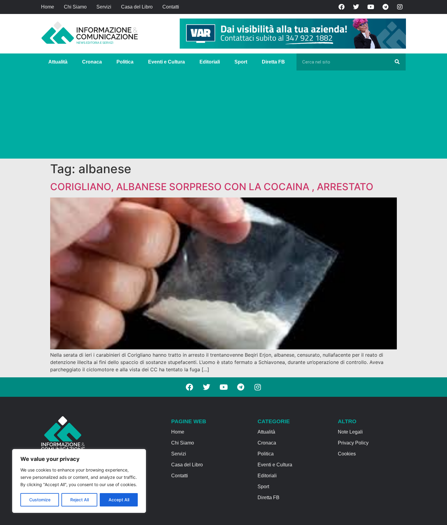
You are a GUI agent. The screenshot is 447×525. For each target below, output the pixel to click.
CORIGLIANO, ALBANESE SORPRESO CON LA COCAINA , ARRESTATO (211, 187)
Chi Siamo (75, 6)
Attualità (58, 61)
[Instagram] (400, 7)
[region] (79, 481)
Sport (240, 61)
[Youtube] (371, 7)
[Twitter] (356, 7)
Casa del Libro (137, 6)
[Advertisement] (223, 116)
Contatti (170, 6)
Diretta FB (273, 61)
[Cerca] (397, 61)
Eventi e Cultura (166, 61)
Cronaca (92, 61)
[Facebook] (341, 7)
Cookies (347, 453)
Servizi (103, 6)
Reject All (79, 499)
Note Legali (350, 431)
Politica (124, 61)
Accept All (119, 499)
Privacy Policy (353, 442)
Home (47, 6)
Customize (39, 499)
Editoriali (209, 61)
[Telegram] (385, 7)
